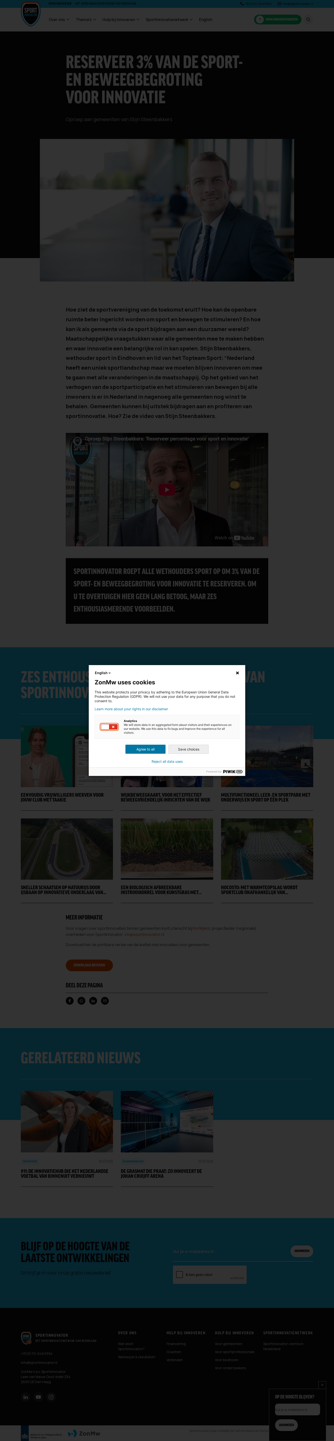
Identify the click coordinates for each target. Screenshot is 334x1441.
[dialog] (167, 720)
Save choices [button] (188, 749)
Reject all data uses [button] (167, 761)
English (101, 673)
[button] (109, 727)
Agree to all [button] (145, 749)
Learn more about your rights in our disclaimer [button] (131, 709)
